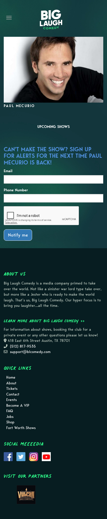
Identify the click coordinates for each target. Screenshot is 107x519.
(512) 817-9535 (23, 346)
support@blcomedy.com (30, 352)
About (11, 383)
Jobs (9, 416)
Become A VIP (17, 405)
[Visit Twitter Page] (20, 456)
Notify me (18, 235)
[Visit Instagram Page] (33, 456)
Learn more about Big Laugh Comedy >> (44, 320)
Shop (10, 422)
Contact (12, 394)
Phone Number (16, 190)
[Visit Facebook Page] (8, 456)
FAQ (9, 411)
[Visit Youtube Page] (46, 456)
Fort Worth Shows (21, 428)
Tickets (11, 388)
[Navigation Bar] (9, 18)
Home (10, 377)
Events (11, 400)
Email (8, 171)
